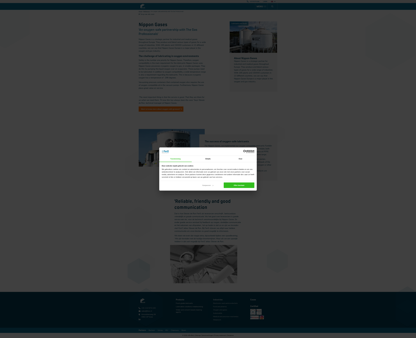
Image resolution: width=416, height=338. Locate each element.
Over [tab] (240, 159)
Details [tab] (208, 159)
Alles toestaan (239, 185)
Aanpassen (206, 185)
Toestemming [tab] (175, 159)
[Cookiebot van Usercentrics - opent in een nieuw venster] (244, 151)
